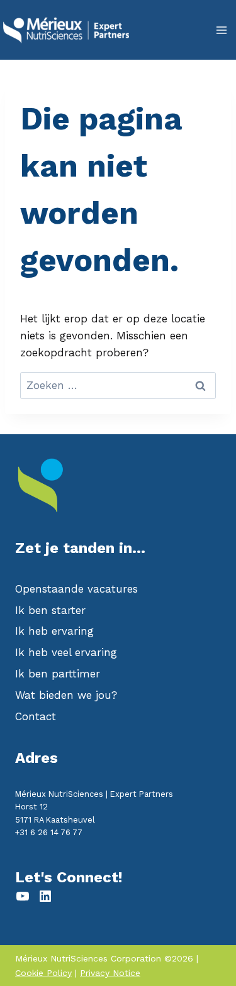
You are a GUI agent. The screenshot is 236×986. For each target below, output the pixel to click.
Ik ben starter (50, 610)
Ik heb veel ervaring (66, 652)
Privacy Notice (110, 973)
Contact (35, 716)
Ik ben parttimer (57, 673)
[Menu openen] (221, 30)
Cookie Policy (43, 973)
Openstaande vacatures (76, 589)
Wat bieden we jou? (66, 695)
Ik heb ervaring (54, 631)
